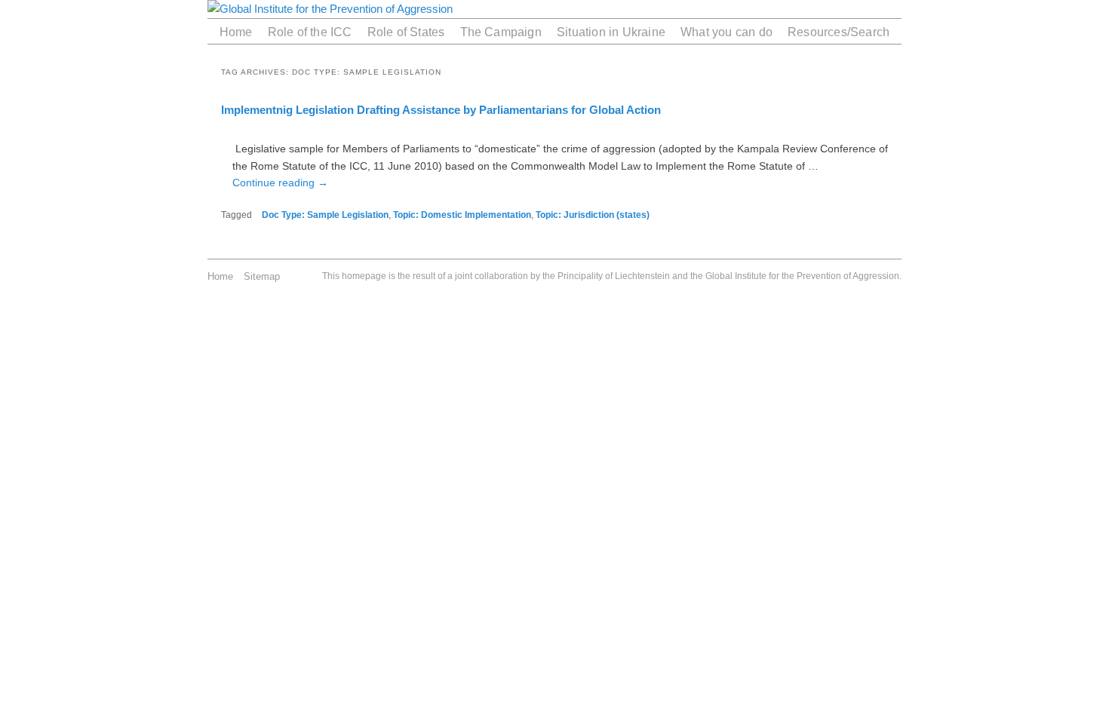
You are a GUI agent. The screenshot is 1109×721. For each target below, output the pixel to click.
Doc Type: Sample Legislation (325, 215)
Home (236, 31)
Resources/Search (838, 31)
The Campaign (501, 31)
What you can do (726, 31)
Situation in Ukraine (611, 31)
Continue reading (280, 182)
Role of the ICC (310, 31)
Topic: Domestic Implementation (462, 215)
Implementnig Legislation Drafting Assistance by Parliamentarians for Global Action (441, 109)
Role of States (406, 31)
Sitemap (262, 276)
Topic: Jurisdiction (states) (593, 215)
